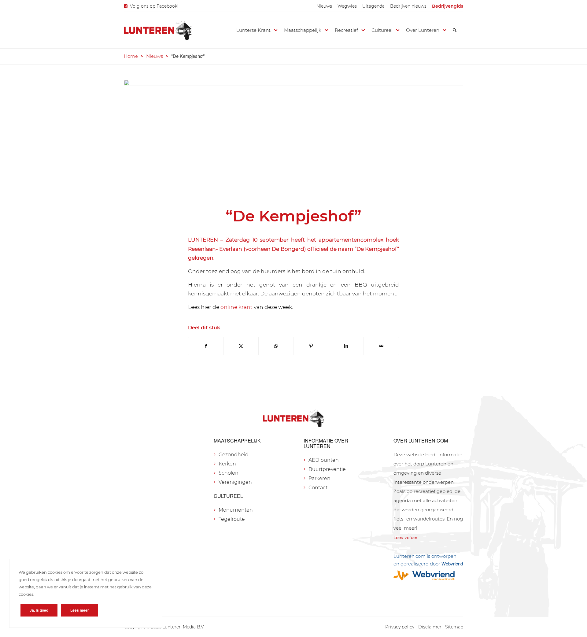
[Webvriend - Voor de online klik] (428, 575)
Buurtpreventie (327, 469)
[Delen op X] (241, 346)
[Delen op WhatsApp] (276, 346)
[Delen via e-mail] (381, 346)
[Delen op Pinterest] (311, 346)
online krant (236, 307)
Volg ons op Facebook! (154, 6)
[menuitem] (324, 6)
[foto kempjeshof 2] (293, 139)
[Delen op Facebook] (205, 346)
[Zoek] (454, 30)
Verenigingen (235, 482)
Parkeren (319, 478)
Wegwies (347, 6)
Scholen (228, 473)
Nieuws (324, 6)
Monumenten (236, 510)
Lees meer (79, 610)
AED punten (323, 460)
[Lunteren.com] (158, 30)
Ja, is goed (39, 610)
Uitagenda (373, 6)
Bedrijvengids (447, 6)
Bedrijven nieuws (408, 6)
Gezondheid (234, 454)
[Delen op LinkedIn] (346, 346)
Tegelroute (232, 519)
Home (131, 56)
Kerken (227, 464)
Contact (317, 488)
